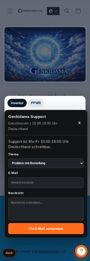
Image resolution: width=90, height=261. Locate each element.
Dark (9, 253)
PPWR (36, 103)
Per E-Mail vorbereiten (46, 229)
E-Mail (13, 173)
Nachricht (16, 193)
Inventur (17, 103)
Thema (13, 154)
